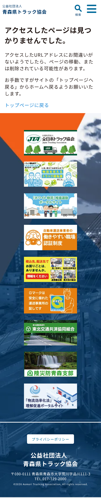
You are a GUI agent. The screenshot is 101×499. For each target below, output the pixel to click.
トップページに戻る (27, 105)
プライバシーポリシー (50, 439)
